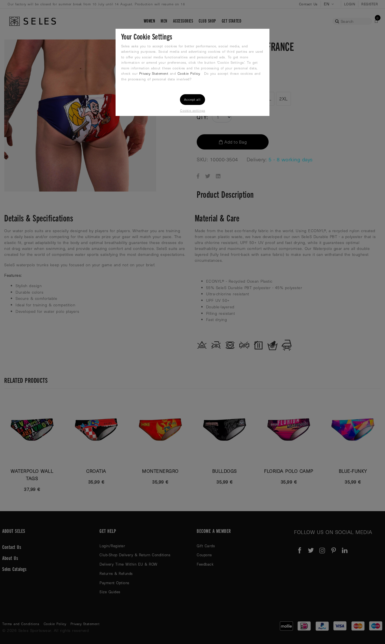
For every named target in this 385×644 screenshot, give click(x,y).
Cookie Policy (189, 73)
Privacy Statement (154, 73)
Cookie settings (192, 110)
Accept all (192, 99)
